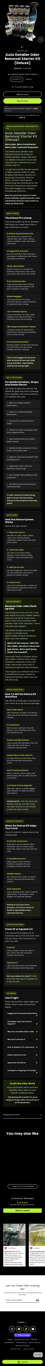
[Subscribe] (37, 1300)
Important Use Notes (16, 1063)
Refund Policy (9, 1342)
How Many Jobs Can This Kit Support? (19, 1023)
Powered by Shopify (28, 1349)
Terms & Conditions (22, 1346)
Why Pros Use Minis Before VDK (20, 1032)
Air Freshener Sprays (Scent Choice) (22, 74)
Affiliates (34, 1339)
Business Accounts (22, 1339)
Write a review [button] (22, 1210)
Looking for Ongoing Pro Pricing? (21, 1070)
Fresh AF (29, 79)
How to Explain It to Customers (20, 1047)
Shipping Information (11, 1115)
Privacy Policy (21, 1342)
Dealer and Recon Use (16, 1055)
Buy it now (22, 101)
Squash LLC (16, 79)
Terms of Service (34, 1342)
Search (10, 1339)
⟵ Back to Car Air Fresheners (22, 1186)
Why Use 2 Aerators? (16, 1039)
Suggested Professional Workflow (22, 1013)
